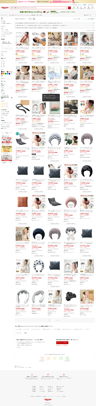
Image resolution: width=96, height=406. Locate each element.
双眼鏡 (25, 332)
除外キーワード (4, 128)
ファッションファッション (86, 218)
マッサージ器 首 (57, 329)
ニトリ (18, 159)
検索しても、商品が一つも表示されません (24, 345)
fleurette (50, 284)
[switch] (11, 97)
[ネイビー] (9, 73)
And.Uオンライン (36, 189)
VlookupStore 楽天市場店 (85, 157)
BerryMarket (19, 284)
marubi (82, 126)
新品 (2, 53)
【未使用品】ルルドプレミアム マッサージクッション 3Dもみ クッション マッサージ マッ (55, 117)
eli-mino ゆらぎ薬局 (52, 189)
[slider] (1, 43)
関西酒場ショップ (36, 313)
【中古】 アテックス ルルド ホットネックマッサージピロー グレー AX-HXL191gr (55, 149)
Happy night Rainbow (85, 252)
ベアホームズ (51, 158)
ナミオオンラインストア (69, 252)
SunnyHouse (67, 189)
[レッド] (2, 73)
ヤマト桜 (66, 157)
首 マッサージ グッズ (67, 329)
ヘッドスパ (87, 329)
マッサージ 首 (26, 329)
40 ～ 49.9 (3, 65)
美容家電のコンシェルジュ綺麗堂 (39, 126)
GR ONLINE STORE (84, 189)
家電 (15, 367)
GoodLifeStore (67, 316)
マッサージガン (19, 332)
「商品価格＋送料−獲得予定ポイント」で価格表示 (23, 18)
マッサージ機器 (28, 367)
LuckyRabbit (35, 284)
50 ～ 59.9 (3, 66)
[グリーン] (5, 73)
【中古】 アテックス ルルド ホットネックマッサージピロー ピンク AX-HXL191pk (71, 212)
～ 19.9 (2, 60)
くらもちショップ (36, 220)
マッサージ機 (18, 329)
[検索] (69, 8)
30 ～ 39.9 (3, 63)
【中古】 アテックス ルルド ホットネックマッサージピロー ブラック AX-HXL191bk (39, 244)
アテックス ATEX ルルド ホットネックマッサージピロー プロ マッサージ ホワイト (38, 276)
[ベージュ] (9, 72)
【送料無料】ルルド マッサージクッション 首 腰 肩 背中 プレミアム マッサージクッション (39, 181)
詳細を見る (55, 27)
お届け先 (2, 85)
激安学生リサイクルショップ (54, 127)
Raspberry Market (52, 252)
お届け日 (2, 90)
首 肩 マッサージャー (47, 329)
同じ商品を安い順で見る (22, 62)
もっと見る (18, 347)
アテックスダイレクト (21, 60)
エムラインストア (20, 125)
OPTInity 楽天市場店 (36, 159)
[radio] (1, 21)
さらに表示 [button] (3, 36)
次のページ (59, 320)
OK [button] (57, 97)
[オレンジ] (4, 73)
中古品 (2, 55)
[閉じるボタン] (93, 23)
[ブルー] (7, 73)
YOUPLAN (19, 220)
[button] (66, 7)
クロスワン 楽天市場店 (21, 189)
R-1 (65, 126)
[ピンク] (11, 72)
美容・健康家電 (21, 367)
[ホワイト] (5, 72)
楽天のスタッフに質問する (62, 342)
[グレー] (4, 72)
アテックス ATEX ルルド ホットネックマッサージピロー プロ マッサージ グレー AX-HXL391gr (86, 149)
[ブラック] (2, 72)
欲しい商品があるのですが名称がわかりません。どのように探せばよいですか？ (31, 342)
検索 (7, 48)
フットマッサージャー (36, 329)
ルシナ (82, 284)
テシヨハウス (19, 252)
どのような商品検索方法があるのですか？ (24, 343)
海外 (5, 84)
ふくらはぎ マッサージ (78, 329)
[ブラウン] (7, 72)
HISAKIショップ (68, 284)
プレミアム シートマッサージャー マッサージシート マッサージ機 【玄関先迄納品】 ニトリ (23, 149)
